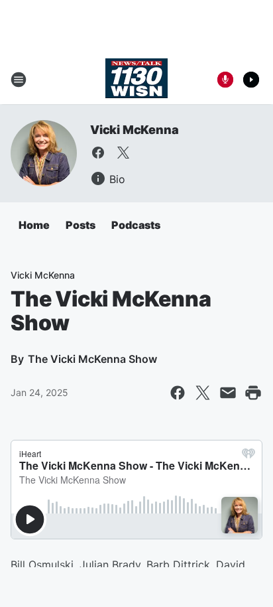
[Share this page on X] (202, 392)
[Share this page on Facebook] (177, 392)
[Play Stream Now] (251, 80)
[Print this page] (253, 392)
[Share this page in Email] (228, 392)
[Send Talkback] (225, 80)
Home (34, 225)
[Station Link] (136, 79)
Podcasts (135, 225)
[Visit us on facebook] (98, 153)
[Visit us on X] (123, 153)
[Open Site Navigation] (19, 80)
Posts (80, 225)
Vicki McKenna (134, 130)
